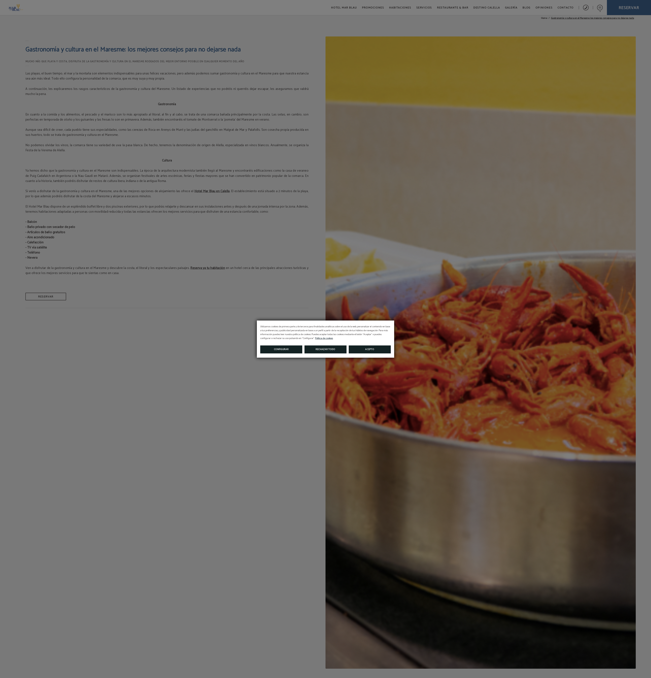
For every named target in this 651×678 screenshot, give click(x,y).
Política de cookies (324, 338)
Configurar (281, 349)
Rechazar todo (325, 349)
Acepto (369, 349)
